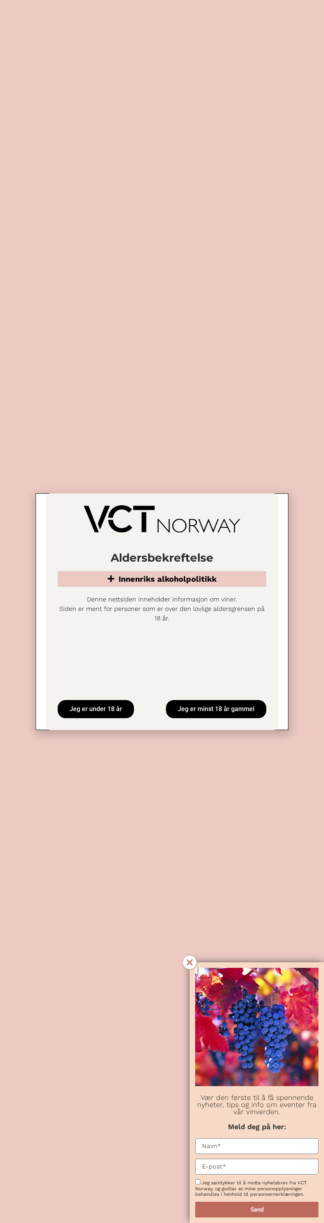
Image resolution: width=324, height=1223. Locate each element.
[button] (189, 962)
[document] (162, 611)
